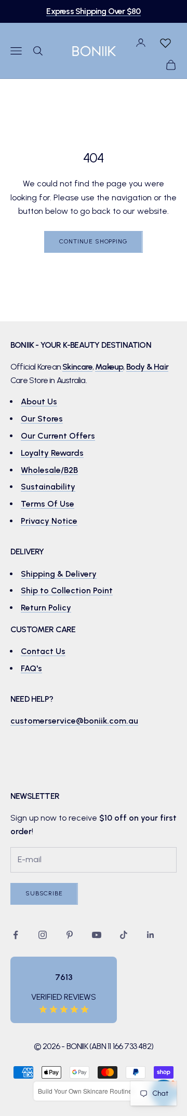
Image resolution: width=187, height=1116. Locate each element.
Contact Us (43, 651)
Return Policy (46, 608)
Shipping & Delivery (59, 574)
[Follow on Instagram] (42, 935)
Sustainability (48, 487)
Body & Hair (147, 367)
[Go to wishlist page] (165, 42)
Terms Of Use (47, 504)
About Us (39, 401)
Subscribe (44, 893)
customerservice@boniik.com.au (74, 721)
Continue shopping (93, 241)
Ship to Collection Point (67, 590)
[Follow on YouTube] (96, 935)
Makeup (109, 367)
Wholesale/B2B (49, 470)
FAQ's (31, 668)
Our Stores (42, 419)
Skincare (77, 367)
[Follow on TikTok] (123, 935)
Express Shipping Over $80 (93, 11)
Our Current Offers (58, 436)
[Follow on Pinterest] (69, 935)
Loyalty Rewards (52, 453)
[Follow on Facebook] (15, 935)
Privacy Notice (49, 521)
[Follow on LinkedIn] (150, 935)
